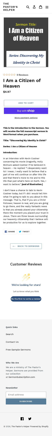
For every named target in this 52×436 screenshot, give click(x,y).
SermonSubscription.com (22, 377)
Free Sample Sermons (18, 349)
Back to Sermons (28, 246)
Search (10, 334)
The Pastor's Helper (10, 6)
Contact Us (12, 342)
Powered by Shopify (39, 426)
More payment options (26, 118)
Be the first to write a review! (26, 299)
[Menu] (47, 7)
